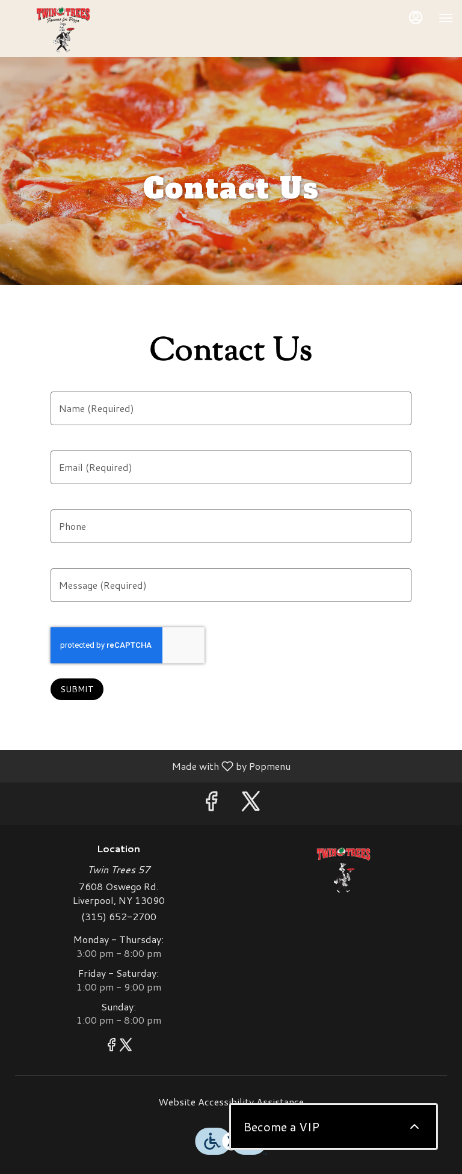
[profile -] (415, 17)
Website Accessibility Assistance (231, 1101)
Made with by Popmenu (150, 765)
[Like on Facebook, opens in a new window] (211, 803)
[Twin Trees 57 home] (63, 30)
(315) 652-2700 (118, 916)
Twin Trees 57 (343, 870)
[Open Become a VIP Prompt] (414, 1126)
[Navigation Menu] (446, 18)
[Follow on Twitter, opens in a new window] (251, 803)
